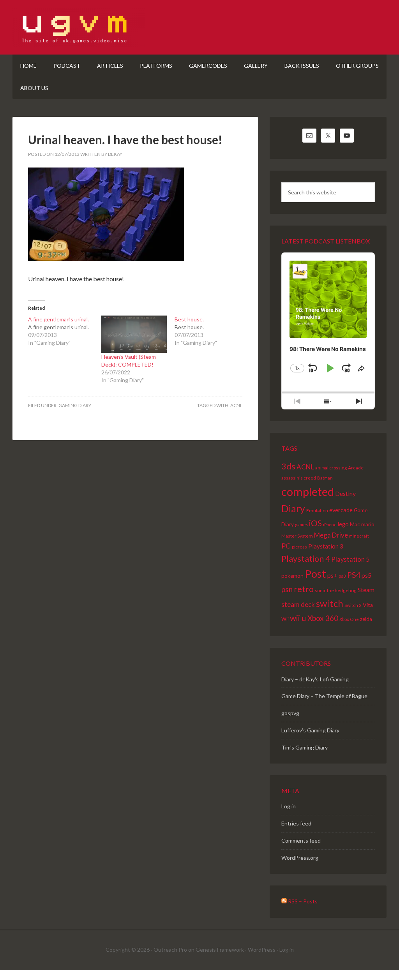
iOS (315, 523)
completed (307, 491)
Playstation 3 (325, 546)
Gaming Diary (74, 405)
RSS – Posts (302, 901)
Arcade (356, 468)
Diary (293, 508)
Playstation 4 (305, 559)
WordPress (261, 949)
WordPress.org (299, 857)
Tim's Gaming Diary (304, 747)
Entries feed (296, 823)
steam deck (298, 604)
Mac (355, 524)
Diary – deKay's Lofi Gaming (315, 679)
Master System (297, 536)
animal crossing (331, 467)
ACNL (236, 405)
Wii (285, 619)
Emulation (317, 510)
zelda (366, 619)
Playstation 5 (350, 559)
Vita (368, 604)
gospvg (290, 713)
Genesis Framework (220, 949)
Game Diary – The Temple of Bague (324, 696)
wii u (298, 618)
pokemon (292, 576)
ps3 (342, 575)
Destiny (345, 493)
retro (304, 589)
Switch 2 (353, 605)
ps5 (366, 575)
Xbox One (349, 619)
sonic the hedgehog (336, 590)
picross (299, 547)
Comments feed (301, 840)
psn (287, 589)
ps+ (332, 575)
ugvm (199, 27)
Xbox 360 (322, 618)
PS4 (353, 574)
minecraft (359, 535)
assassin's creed (298, 477)
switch (329, 603)
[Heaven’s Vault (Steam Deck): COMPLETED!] (134, 334)
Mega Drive (331, 535)
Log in (288, 806)
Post (315, 573)
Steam (366, 589)
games (301, 524)
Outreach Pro (170, 949)
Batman (325, 477)
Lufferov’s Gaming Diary (310, 730)
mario (367, 524)
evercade (341, 510)
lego (343, 523)
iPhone (330, 524)
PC (286, 545)
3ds (288, 466)
